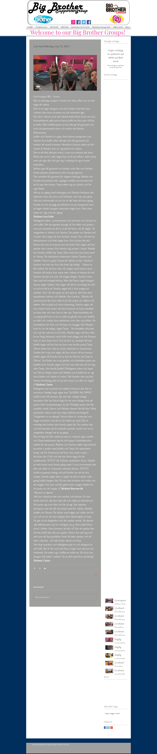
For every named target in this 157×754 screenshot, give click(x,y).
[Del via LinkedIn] (45, 568)
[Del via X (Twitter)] (40, 568)
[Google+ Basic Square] (111, 727)
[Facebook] (78, 22)
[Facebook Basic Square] (105, 727)
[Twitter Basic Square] (108, 727)
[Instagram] (73, 22)
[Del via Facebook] (34, 568)
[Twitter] (84, 22)
